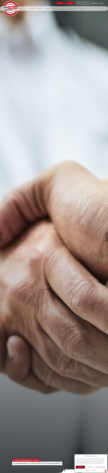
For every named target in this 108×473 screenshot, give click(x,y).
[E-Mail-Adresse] (92, 3)
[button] (35, 8)
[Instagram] (97, 3)
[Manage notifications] (105, 470)
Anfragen (32, 467)
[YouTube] (101, 3)
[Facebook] (95, 3)
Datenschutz (88, 470)
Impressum (94, 470)
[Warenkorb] (103, 8)
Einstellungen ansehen (100, 467)
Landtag (37, 467)
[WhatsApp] (104, 3)
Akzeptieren (80, 467)
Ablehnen (90, 467)
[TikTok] (99, 3)
